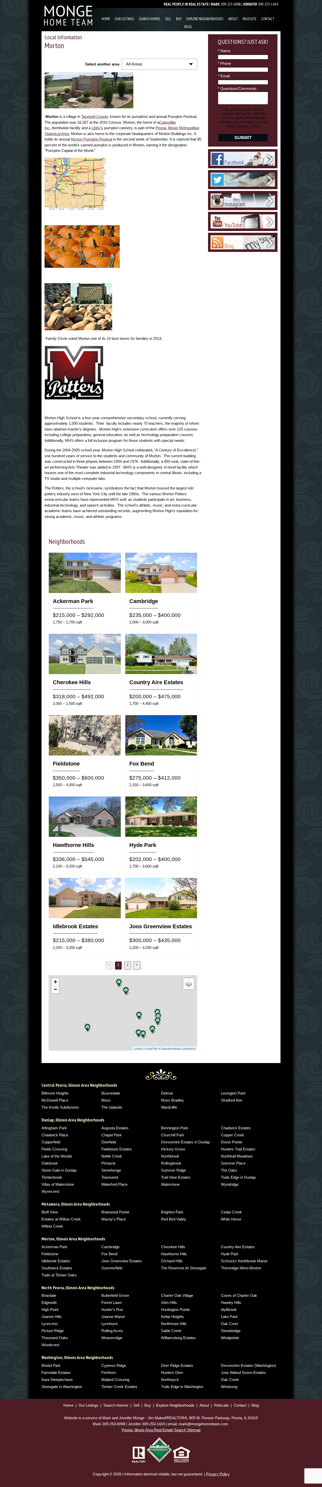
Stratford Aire (231, 1100)
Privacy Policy (218, 1474)
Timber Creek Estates (119, 1386)
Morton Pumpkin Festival (91, 139)
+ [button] (55, 982)
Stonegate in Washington (62, 1386)
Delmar (167, 1093)
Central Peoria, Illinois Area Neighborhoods (79, 1085)
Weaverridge (111, 1338)
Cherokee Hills (173, 1247)
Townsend (109, 1177)
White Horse (231, 1219)
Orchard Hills (172, 1261)
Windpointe (230, 1338)
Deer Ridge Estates (177, 1365)
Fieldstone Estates (116, 1149)
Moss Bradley (172, 1100)
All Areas (134, 64)
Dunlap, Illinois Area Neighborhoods (73, 1120)
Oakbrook (50, 1163)
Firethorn (108, 1372)
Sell (168, 18)
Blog (188, 26)
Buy (179, 18)
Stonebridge (230, 1331)
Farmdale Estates (56, 1372)
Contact (267, 18)
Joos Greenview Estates (121, 1261)
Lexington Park (233, 1093)
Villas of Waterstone (58, 1184)
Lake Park (229, 1316)
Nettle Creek (111, 1156)
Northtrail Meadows (237, 1156)
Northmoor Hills (174, 1323)
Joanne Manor (113, 1316)
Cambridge (110, 1247)
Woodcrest (50, 1345)
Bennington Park (174, 1128)
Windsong (229, 1386)
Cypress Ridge (113, 1365)
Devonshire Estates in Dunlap (185, 1142)
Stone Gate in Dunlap (59, 1170)
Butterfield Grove (115, 1295)
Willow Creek (52, 1226)
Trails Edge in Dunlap (238, 1177)
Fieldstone (50, 1254)
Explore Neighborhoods (204, 18)
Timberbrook (52, 1177)
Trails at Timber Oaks (59, 1275)
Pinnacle (108, 1163)
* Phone (224, 63)
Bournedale (110, 1093)
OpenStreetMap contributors (178, 1048)
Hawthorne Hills (174, 1254)
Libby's (97, 128)
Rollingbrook (171, 1163)
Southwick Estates (57, 1268)
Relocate (249, 18)
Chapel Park (111, 1135)
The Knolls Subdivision (60, 1107)
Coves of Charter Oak (239, 1295)
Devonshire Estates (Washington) (248, 1365)
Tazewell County (94, 116)
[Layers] (188, 983)
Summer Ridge (173, 1170)
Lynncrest (50, 1323)
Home (106, 18)
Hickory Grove (173, 1149)
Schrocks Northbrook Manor (244, 1261)
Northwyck (170, 1379)
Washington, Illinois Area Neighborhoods (77, 1357)
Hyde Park (229, 1254)
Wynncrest (50, 1191)
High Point (50, 1309)
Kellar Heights (172, 1316)
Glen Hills (169, 1302)
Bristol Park (51, 1365)
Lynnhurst (109, 1323)
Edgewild (49, 1302)
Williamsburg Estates (178, 1338)
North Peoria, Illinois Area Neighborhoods (78, 1288)
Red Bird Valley (173, 1219)
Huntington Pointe (175, 1309)
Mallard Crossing (115, 1379)
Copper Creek (232, 1135)
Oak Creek (230, 1379)
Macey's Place (113, 1219)
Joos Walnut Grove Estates (243, 1372)
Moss (106, 1100)
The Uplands (111, 1107)
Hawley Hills (231, 1302)
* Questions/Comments (237, 88)
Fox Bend (109, 1254)
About (233, 18)
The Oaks (229, 1170)
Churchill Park (172, 1135)
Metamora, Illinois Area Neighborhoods (76, 1204)
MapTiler (152, 1048)
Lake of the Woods (57, 1156)
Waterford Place (114, 1184)
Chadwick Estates (236, 1128)
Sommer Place (233, 1163)
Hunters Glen (172, 1372)
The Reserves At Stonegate (183, 1268)
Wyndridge (229, 1184)
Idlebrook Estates (56, 1261)
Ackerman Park (54, 1247)
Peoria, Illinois (166, 128)
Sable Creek (171, 1331)
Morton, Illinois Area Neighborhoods (73, 1239)
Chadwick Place (55, 1135)
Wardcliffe (169, 1107)
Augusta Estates (115, 1128)
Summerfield (111, 1268)
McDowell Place (55, 1100)
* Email (224, 76)
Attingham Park (54, 1128)
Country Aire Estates (238, 1247)
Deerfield (108, 1142)
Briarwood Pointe (115, 1212)
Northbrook (170, 1156)
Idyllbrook (229, 1309)
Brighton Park (172, 1212)
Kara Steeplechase (57, 1379)
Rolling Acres (112, 1331)
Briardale (49, 1295)
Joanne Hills (52, 1316)
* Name (224, 51)
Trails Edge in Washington (182, 1386)
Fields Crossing (54, 1149)
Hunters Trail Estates (238, 1149)
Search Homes (149, 18)
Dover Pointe (231, 1142)
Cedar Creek (231, 1212)
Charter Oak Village (177, 1295)
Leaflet (138, 1048)
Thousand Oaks (55, 1338)
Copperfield (51, 1142)
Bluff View (50, 1212)
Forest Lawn (111, 1302)
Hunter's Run (112, 1309)
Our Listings (124, 18)
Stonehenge (111, 1170)
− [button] (55, 989)
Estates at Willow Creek (61, 1219)
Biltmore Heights (55, 1093)
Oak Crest (229, 1323)
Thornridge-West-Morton (241, 1268)
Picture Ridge (53, 1331)
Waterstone (170, 1184)
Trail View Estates (175, 1177)
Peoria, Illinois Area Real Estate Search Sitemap (161, 1430)
